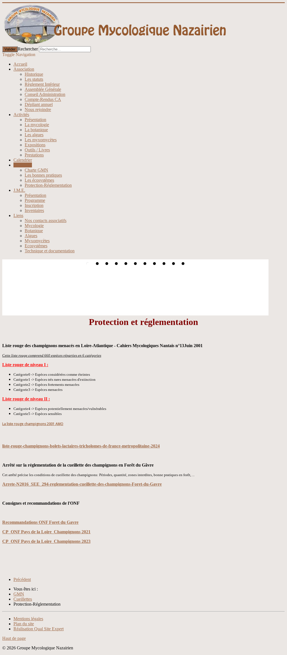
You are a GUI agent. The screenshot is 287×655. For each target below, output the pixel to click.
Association (23, 69)
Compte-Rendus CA (43, 99)
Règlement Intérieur (42, 84)
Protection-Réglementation (48, 185)
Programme (35, 200)
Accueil (20, 64)
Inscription (34, 205)
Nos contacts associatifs (45, 220)
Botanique (34, 230)
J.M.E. (19, 190)
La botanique (36, 129)
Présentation (35, 119)
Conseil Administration (45, 94)
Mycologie (34, 225)
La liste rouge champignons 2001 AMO (32, 423)
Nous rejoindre (38, 109)
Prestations (34, 155)
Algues (31, 235)
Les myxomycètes (41, 139)
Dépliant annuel (39, 104)
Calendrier (22, 160)
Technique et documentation (50, 250)
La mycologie (37, 124)
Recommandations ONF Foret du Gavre (40, 522)
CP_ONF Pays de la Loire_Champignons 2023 (46, 541)
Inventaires (34, 210)
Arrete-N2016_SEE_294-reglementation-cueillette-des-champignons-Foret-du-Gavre (82, 484)
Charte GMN (36, 170)
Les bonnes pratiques (43, 175)
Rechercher (28, 49)
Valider (9, 49)
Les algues (34, 134)
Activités (21, 114)
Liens (18, 215)
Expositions (35, 144)
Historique (34, 74)
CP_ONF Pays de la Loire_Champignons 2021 (46, 531)
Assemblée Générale (43, 89)
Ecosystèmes (36, 245)
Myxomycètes (37, 240)
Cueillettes (22, 165)
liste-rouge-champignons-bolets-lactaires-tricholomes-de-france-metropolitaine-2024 (81, 446)
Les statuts (34, 79)
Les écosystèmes (39, 180)
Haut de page (14, 638)
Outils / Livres (37, 149)
